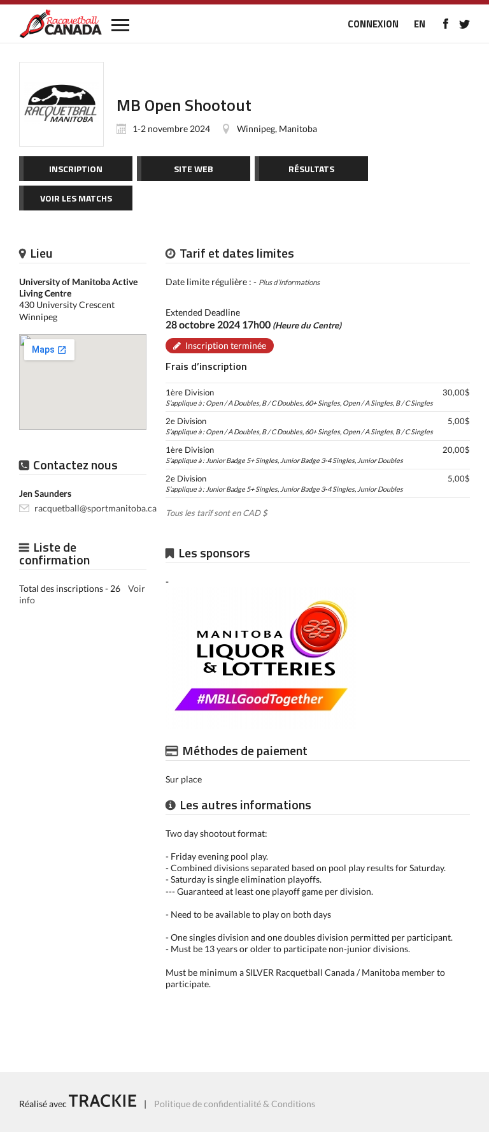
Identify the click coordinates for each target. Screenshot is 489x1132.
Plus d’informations (289, 281)
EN (419, 24)
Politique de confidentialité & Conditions (234, 1103)
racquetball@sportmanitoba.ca (95, 508)
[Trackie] (102, 1103)
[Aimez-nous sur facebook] (445, 23)
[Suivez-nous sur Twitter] (464, 23)
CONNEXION (373, 24)
